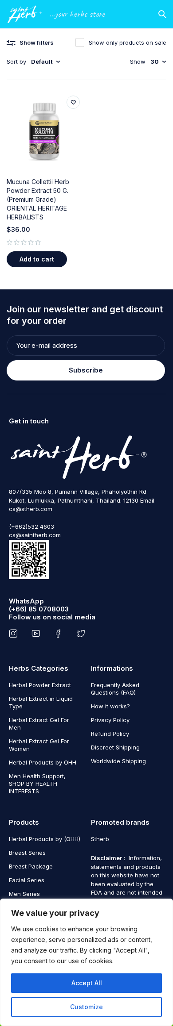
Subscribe (86, 370)
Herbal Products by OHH (42, 762)
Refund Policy (110, 733)
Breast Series (27, 852)
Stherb (100, 838)
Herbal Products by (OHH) (44, 838)
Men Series (24, 893)
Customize (86, 1007)
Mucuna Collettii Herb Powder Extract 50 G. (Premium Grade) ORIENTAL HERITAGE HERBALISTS (38, 199)
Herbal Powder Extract (40, 684)
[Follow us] (83, 633)
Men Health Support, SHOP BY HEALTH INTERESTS (37, 783)
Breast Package (31, 866)
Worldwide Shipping (118, 761)
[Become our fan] (60, 633)
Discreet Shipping (115, 747)
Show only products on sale (127, 42)
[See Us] (15, 633)
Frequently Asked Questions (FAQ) (115, 688)
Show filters (37, 42)
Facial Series (26, 880)
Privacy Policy (110, 719)
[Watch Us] (37, 633)
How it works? (110, 706)
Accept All (86, 983)
